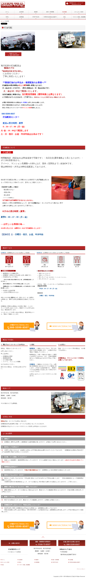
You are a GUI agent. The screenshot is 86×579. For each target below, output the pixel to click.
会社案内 (21, 11)
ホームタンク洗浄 (78, 11)
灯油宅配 (64, 11)
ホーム (7, 11)
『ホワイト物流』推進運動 (78, 17)
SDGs (7, 17)
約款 (64, 17)
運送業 (35, 11)
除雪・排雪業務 (50, 11)
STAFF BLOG (35, 17)
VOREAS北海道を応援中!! (50, 17)
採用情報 (21, 17)
